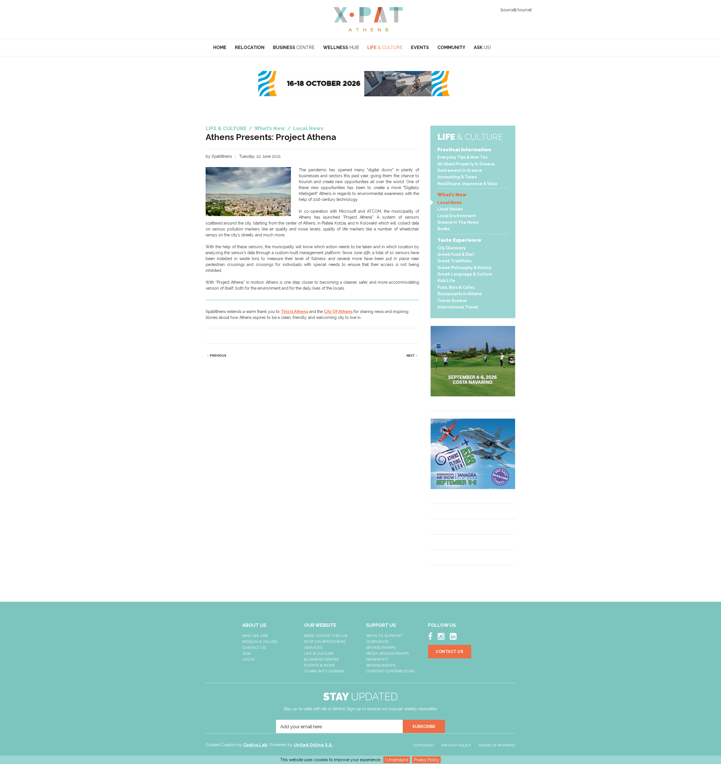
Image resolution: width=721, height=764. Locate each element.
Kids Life (446, 280)
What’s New (452, 194)
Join (246, 653)
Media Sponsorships (387, 653)
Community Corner (324, 671)
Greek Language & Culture (464, 274)
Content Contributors (390, 671)
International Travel (457, 307)
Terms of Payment (496, 745)
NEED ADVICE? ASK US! (326, 636)
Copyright (424, 745)
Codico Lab (255, 745)
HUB (341, 47)
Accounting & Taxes (457, 177)
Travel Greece (452, 300)
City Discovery (451, 248)
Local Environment (456, 216)
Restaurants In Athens (459, 294)
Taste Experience (459, 240)
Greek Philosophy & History (464, 267)
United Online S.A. (313, 745)
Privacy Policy (426, 760)
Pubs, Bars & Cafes (456, 287)
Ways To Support (384, 636)
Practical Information (464, 149)
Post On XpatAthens (325, 641)
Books (443, 228)
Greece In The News (458, 222)
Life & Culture (319, 653)
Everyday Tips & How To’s (462, 157)
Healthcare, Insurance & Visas (467, 183)
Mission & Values (260, 641)
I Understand (396, 760)
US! (482, 47)
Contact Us (254, 647)
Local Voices (449, 209)
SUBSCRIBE (423, 726)
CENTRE (294, 47)
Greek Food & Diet (455, 254)
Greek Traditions (454, 261)
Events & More (319, 665)
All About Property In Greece (466, 164)
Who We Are (255, 636)
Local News (449, 202)
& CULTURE (384, 47)
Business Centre (321, 659)
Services (313, 647)
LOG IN (248, 659)
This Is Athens (294, 311)
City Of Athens (338, 311)
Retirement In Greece (459, 170)
